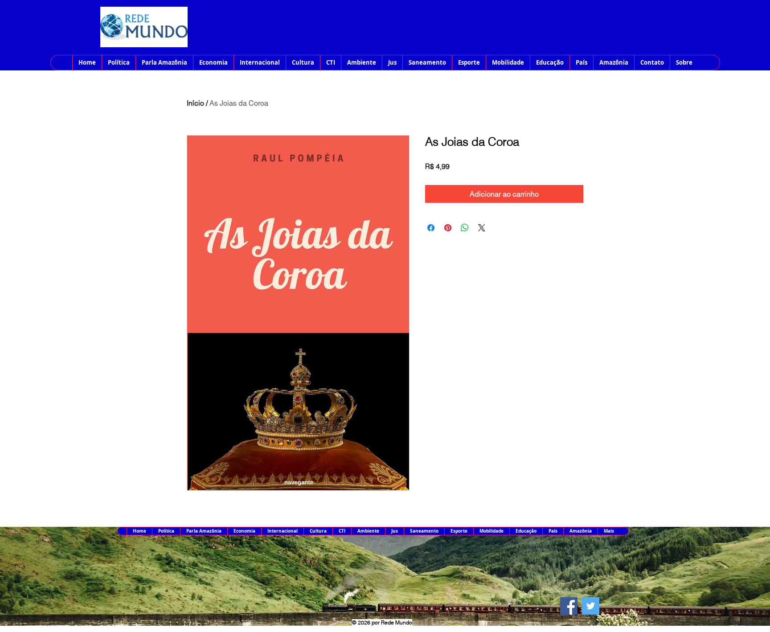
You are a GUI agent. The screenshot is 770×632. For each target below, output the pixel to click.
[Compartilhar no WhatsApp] (464, 227)
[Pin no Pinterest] (447, 227)
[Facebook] (569, 606)
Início (195, 102)
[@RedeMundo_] (590, 606)
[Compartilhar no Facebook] (431, 227)
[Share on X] (481, 227)
